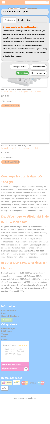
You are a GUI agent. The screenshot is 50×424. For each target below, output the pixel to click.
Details (21, 20)
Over (29, 20)
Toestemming (10, 20)
